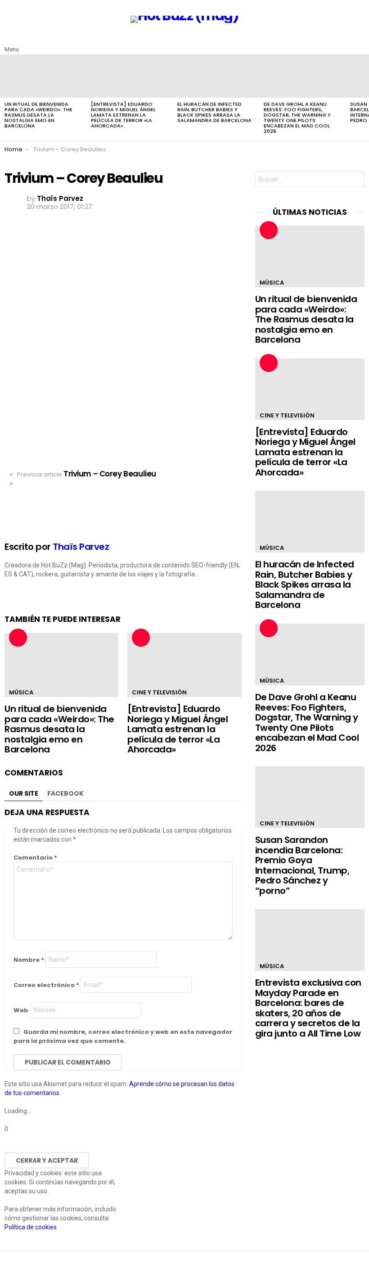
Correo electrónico (46, 985)
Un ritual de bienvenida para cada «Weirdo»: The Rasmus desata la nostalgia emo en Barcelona (38, 114)
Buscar (355, 180)
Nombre (29, 960)
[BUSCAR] (359, 42)
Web (21, 1010)
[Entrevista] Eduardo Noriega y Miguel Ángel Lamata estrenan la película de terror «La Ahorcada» (123, 114)
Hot (18, 638)
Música (21, 692)
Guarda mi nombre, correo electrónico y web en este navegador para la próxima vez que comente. (123, 1036)
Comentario (35, 857)
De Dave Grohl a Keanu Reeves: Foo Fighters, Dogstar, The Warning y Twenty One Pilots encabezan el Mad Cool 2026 (297, 117)
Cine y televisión (159, 692)
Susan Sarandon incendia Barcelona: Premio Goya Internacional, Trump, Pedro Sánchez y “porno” (302, 865)
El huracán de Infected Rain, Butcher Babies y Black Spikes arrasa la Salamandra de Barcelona (214, 112)
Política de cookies (30, 1227)
